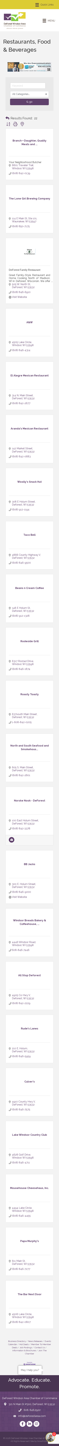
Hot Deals (24, 1344)
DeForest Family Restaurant (24, 270)
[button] (7, 118)
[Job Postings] (11, 841)
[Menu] (44, 5)
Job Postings (26, 1347)
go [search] (30, 101)
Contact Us (39, 1347)
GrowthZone (43, 1441)
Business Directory (17, 1341)
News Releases (35, 1341)
